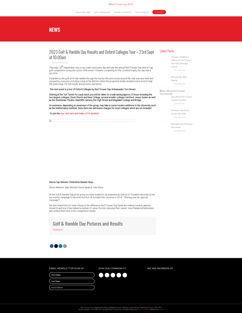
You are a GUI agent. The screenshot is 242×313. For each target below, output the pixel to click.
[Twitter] (107, 275)
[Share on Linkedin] (60, 246)
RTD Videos (142, 12)
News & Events (123, 12)
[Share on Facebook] (52, 246)
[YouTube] (125, 275)
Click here (57, 229)
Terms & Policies (143, 309)
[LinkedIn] (113, 275)
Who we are (83, 12)
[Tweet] (56, 246)
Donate (159, 12)
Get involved (102, 12)
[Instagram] (119, 275)
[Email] (65, 246)
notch (162, 309)
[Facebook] (101, 275)
